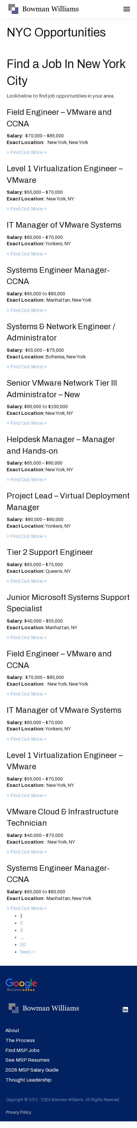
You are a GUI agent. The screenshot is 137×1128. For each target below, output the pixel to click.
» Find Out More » (27, 152)
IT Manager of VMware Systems (64, 225)
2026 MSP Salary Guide (32, 1070)
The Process (20, 1040)
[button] (126, 8)
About (12, 1030)
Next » (27, 951)
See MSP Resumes (27, 1060)
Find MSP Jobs (22, 1050)
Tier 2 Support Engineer (50, 552)
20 (23, 944)
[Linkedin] (125, 1010)
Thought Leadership (28, 1080)
